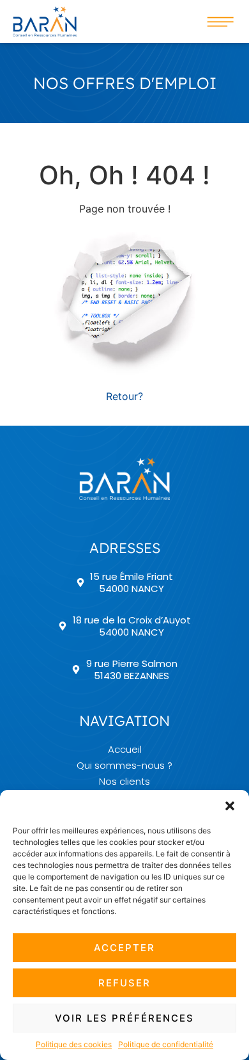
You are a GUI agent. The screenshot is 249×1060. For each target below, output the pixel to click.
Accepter (124, 948)
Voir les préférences (124, 1018)
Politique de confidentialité (165, 1044)
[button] (229, 805)
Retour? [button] (124, 396)
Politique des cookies (74, 1044)
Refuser (124, 983)
